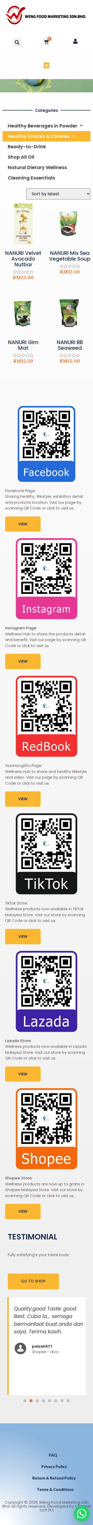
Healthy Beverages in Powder (42, 125)
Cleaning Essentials (31, 178)
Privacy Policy (54, 1466)
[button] (17, 42)
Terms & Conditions (55, 1489)
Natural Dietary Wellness (37, 167)
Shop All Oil (21, 157)
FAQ (53, 1455)
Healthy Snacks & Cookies (39, 136)
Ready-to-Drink (27, 146)
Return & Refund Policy (54, 1478)
